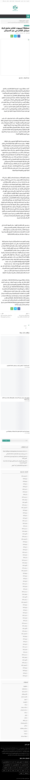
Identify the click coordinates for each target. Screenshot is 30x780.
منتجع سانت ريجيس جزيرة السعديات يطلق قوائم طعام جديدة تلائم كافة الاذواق (15, 398)
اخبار (15, 767)
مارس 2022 (24, 615)
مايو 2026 (25, 484)
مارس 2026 (24, 489)
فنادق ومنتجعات (17, 1)
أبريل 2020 (25, 675)
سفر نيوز (23, 770)
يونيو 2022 (25, 607)
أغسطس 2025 (24, 507)
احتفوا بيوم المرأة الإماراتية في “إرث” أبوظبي (19, 465)
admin (27, 33)
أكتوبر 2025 (24, 502)
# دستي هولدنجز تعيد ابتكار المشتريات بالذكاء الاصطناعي (16, 453)
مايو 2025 (25, 515)
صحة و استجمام (24, 710)
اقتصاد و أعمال (12, 1)
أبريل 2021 (25, 644)
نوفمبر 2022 (24, 594)
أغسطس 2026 (24, 476)
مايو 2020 (25, 673)
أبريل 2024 (25, 549)
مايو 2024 (25, 547)
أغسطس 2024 (24, 539)
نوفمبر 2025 (24, 499)
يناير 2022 (25, 620)
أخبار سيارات (21, 767)
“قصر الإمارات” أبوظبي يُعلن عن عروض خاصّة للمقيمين (18, 365)
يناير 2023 (25, 589)
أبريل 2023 (25, 581)
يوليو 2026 (25, 478)
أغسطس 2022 (24, 602)
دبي (27, 770)
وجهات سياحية (24, 736)
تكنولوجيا (25, 702)
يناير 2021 (25, 652)
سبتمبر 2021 (24, 631)
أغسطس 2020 (24, 665)
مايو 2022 (25, 610)
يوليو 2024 (25, 541)
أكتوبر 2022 (24, 597)
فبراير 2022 (25, 618)
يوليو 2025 (25, 510)
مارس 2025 (24, 520)
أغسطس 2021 (24, 633)
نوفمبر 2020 (24, 657)
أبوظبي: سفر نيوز (19, 762)
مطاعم (8, 1)
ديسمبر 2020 (24, 654)
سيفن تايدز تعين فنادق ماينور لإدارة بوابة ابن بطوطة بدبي (17, 431)
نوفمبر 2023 (24, 562)
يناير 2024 (25, 557)
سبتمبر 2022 (24, 599)
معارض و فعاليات (23, 728)
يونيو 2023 (25, 576)
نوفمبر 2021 (24, 626)
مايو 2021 (25, 641)
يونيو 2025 (25, 513)
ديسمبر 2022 (24, 591)
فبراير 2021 (25, 649)
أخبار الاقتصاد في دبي (6, 762)
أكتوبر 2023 (25, 565)
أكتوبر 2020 (24, 660)
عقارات (25, 718)
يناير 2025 (25, 526)
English (25, 686)
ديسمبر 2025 (24, 497)
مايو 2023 (25, 578)
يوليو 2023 (25, 573)
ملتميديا (25, 731)
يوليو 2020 (25, 668)
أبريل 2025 (25, 518)
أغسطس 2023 (24, 570)
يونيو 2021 (25, 639)
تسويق (25, 699)
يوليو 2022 (25, 604)
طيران (22, 1)
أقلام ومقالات (24, 694)
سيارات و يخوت (24, 707)
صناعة (25, 712)
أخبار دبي (26, 767)
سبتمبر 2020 (24, 662)
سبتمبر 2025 (24, 505)
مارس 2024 (24, 552)
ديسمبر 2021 (24, 623)
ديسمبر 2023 (24, 560)
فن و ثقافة (4, 1)
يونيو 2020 (25, 670)
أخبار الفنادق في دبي (7, 764)
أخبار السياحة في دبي (25, 764)
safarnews (26, 762)
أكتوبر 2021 (25, 628)
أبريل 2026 (25, 486)
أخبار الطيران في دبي (16, 764)
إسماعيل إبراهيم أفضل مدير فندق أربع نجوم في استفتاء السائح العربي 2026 (15, 457)
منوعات (25, 733)
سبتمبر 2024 (24, 536)
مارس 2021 (25, 647)
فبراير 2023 (25, 586)
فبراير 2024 (25, 555)
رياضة (26, 704)
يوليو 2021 (25, 636)
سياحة (25, 1)
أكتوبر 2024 (24, 534)
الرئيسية (28, 1)
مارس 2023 (25, 583)
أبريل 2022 (25, 612)
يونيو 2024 (25, 544)
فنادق (4, 770)
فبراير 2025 (25, 523)
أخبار (13, 762)
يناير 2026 (25, 494)
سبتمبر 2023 (24, 568)
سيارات (13, 770)
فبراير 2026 (25, 492)
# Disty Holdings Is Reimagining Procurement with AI (15, 451)
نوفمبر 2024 (24, 531)
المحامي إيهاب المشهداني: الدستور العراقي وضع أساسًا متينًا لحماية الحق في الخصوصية (15, 461)
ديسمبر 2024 (24, 528)
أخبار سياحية (24, 691)
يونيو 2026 (25, 481)
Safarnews (24, 689)
